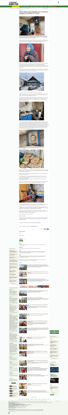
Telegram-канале (33, 226)
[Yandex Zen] (10, 8)
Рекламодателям (36, 6)
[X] (47, 229)
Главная (19, 399)
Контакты (45, 6)
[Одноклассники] (45, 229)
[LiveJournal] (48, 229)
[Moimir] (14, 8)
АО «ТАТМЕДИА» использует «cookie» (12, 410)
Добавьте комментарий (21, 235)
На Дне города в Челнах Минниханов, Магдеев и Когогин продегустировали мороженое (13, 359)
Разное (49, 399)
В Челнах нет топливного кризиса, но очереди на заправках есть (13, 312)
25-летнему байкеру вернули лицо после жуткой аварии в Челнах (13, 294)
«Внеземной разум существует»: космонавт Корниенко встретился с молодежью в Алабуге (13, 354)
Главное (21, 6)
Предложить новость (15, 6)
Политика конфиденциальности (11, 411)
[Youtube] (12, 8)
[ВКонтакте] (44, 229)
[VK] (9, 8)
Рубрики (31, 6)
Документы (31, 399)
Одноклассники (38, 222)
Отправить (21, 240)
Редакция (41, 6)
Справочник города (51, 6)
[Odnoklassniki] (11, 8)
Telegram (35, 222)
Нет (52, 391)
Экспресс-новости (26, 6)
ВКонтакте (31, 222)
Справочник (44, 399)
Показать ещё (13, 283)
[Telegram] (15, 8)
